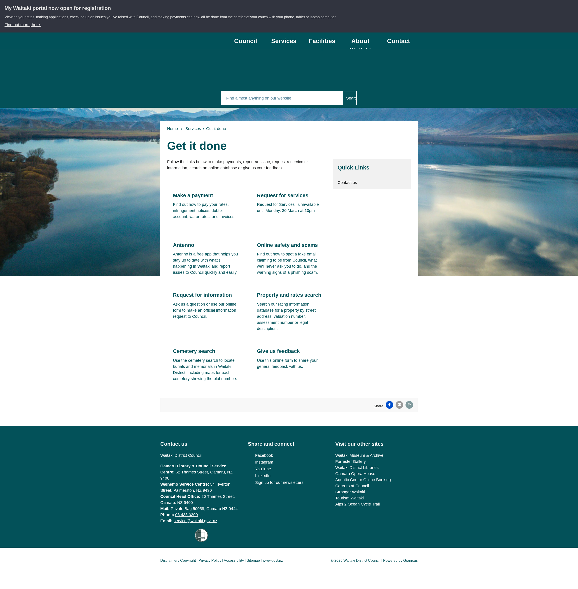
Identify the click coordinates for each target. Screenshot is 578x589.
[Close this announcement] (572, 5)
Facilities (322, 41)
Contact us (398, 43)
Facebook (264, 455)
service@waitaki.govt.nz (195, 521)
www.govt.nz (273, 560)
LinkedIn (262, 475)
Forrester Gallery (350, 461)
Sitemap (253, 560)
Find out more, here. (23, 25)
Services (283, 41)
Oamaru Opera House (355, 473)
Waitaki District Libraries (357, 467)
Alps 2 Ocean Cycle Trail (357, 504)
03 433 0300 (186, 514)
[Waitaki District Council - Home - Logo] (186, 48)
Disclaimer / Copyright (178, 560)
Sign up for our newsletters (279, 482)
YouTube (263, 469)
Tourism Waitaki (349, 498)
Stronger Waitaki (350, 492)
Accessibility (234, 560)
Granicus (410, 560)
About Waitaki (360, 43)
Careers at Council (352, 486)
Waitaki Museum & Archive (359, 455)
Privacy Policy (209, 560)
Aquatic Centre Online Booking (363, 480)
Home (172, 128)
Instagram (264, 462)
